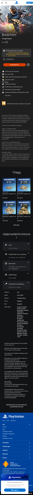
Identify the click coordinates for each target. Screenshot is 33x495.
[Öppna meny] (2, 3)
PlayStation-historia (7, 438)
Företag (4, 436)
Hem (4, 420)
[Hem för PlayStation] (16, 2)
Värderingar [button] (6, 446)
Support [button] (5, 450)
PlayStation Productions (8, 434)
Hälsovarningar (8, 383)
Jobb (4, 429)
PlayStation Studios (7, 431)
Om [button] (4, 424)
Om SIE (4, 427)
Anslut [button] (5, 457)
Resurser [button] (5, 454)
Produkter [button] (6, 442)
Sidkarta (30, 485)
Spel (8, 420)
